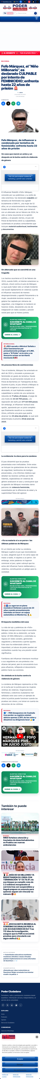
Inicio (3, 1014)
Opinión (3, 1020)
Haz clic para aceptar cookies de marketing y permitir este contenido (20, 178)
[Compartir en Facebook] (3, 103)
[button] (37, 1037)
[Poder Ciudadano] (20, 7)
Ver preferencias (20, 1070)
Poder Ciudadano (11, 991)
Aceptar (20, 1059)
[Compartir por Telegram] (18, 103)
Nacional (5, 61)
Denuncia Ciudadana (7, 1022)
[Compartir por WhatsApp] (13, 103)
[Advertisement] (20, 36)
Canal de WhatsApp (7, 1031)
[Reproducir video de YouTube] (20, 736)
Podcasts (4, 1017)
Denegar (20, 1064)
